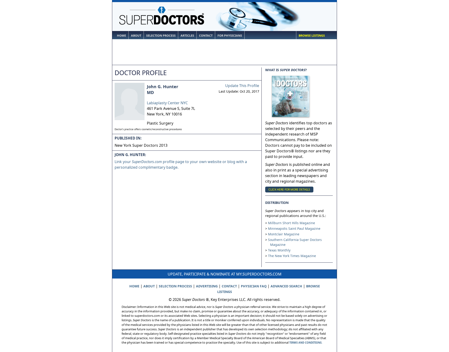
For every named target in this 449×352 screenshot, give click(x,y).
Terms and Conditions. (305, 342)
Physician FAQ (254, 286)
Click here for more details (289, 190)
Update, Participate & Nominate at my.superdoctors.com (225, 274)
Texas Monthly (279, 250)
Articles (187, 36)
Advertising (207, 286)
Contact (206, 36)
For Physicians (229, 36)
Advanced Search (286, 286)
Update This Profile (242, 85)
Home (121, 36)
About (136, 36)
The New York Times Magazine (292, 256)
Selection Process (161, 36)
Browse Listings (312, 36)
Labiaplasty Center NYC (167, 102)
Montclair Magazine (283, 234)
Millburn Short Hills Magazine (291, 223)
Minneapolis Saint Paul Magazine (294, 228)
